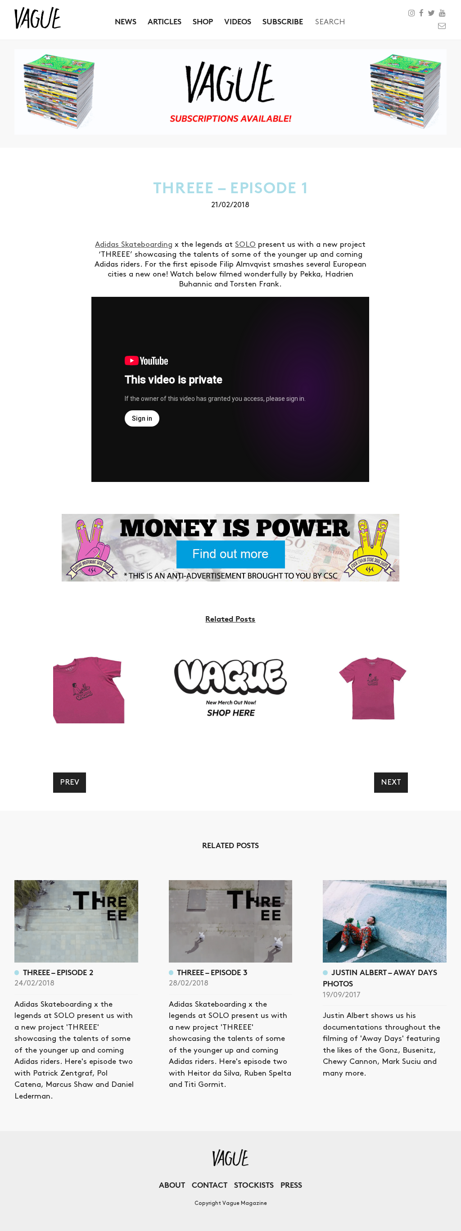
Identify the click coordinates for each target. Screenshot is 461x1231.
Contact (209, 1185)
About (172, 1185)
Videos (237, 21)
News (125, 21)
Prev (69, 782)
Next (391, 782)
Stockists (254, 1185)
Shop (203, 21)
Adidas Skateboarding (133, 244)
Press (291, 1185)
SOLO (245, 244)
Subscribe (282, 21)
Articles (164, 21)
